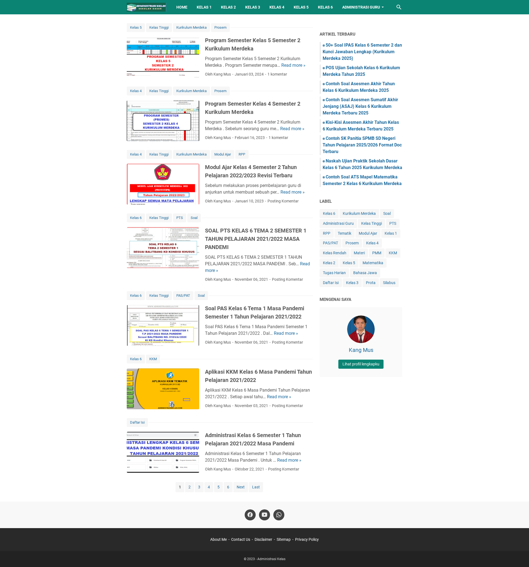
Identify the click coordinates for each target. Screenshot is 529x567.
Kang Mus (361, 350)
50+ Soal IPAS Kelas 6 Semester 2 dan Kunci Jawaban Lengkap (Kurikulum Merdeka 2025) (362, 51)
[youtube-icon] (264, 514)
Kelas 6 (325, 7)
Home (181, 7)
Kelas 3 (252, 7)
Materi (359, 253)
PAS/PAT (183, 295)
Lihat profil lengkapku (360, 364)
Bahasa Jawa (365, 273)
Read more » (293, 65)
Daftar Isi (137, 422)
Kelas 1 (204, 7)
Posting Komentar (283, 201)
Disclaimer (263, 539)
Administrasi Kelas (271, 559)
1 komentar (277, 74)
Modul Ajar (222, 154)
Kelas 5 (301, 7)
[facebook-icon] (250, 514)
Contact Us (240, 539)
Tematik (344, 233)
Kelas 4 (276, 7)
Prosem (220, 27)
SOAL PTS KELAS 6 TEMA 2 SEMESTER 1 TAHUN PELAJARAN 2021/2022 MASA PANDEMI (255, 238)
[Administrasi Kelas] (146, 7)
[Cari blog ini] (399, 7)
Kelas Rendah (334, 253)
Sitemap (284, 539)
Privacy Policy (307, 539)
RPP (242, 154)
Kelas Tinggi (159, 27)
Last (256, 487)
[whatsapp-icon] (278, 514)
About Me (218, 539)
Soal (194, 218)
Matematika (373, 263)
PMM (376, 253)
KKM (153, 359)
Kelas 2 (228, 7)
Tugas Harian (334, 273)
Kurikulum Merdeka (191, 27)
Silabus (389, 282)
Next (241, 487)
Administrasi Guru (361, 7)
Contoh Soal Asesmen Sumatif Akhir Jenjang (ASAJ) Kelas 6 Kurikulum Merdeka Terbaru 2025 (360, 106)
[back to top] (517, 554)
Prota (371, 282)
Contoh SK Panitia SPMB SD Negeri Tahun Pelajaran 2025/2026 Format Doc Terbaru (362, 145)
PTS (179, 218)
